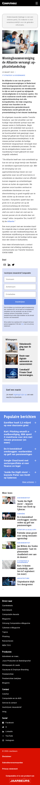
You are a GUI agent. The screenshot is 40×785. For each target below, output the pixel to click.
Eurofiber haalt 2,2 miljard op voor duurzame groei (17, 424)
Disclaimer (6, 756)
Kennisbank (7, 610)
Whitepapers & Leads (11, 665)
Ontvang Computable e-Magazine (16, 623)
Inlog (4, 712)
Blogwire (5, 683)
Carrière (21, 514)
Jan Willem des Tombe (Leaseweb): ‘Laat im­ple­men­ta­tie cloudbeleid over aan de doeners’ (27, 552)
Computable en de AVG (11, 698)
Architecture (23, 578)
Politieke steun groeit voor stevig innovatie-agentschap (27, 535)
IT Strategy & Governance (13, 75)
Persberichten (8, 674)
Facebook (10, 723)
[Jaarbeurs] (20, 780)
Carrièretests (7, 606)
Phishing (6, 636)
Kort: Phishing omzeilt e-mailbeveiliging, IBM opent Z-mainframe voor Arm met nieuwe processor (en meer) (18, 437)
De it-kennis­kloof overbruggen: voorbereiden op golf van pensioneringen (18, 451)
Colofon (5, 694)
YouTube (9, 736)
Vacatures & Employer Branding (15, 670)
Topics (5, 632)
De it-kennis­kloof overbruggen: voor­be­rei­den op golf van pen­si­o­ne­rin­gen (27, 521)
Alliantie (10, 221)
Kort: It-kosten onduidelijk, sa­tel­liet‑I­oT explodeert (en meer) (25, 569)
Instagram (10, 740)
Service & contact (9, 703)
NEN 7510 (6, 645)
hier (22, 324)
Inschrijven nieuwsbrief (12, 707)
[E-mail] (4, 264)
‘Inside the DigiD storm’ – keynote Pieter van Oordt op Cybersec (17, 475)
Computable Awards (10, 614)
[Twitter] (13, 264)
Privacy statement (10, 769)
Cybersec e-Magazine (11, 628)
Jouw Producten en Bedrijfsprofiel (16, 661)
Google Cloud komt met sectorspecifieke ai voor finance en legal (16, 463)
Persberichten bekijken (11, 678)
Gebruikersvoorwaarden (12, 763)
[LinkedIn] (9, 264)
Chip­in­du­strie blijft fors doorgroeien (25, 583)
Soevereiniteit (23, 498)
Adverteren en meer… (10, 656)
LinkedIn (9, 731)
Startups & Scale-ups (26, 530)
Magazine (6, 619)
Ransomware (7, 641)
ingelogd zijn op (20, 395)
